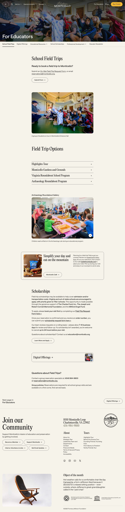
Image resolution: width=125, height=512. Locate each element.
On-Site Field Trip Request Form (53, 71)
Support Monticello (33, 442)
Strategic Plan (67, 439)
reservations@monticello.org (43, 74)
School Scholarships (57, 44)
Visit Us (17, 4)
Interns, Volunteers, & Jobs (14, 448)
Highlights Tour (89, 437)
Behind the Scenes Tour (91, 439)
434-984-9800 (71, 425)
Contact (66, 446)
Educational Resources (37, 44)
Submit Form (38, 80)
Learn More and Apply (41, 340)
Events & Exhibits (29, 4)
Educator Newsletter (96, 44)
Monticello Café (51, 275)
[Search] (12, 4)
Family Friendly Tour (90, 448)
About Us (66, 437)
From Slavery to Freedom (92, 446)
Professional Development (75, 44)
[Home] (62, 4)
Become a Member (11, 442)
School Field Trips (8, 44)
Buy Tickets (116, 4)
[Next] (90, 235)
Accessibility (67, 454)
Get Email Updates (38, 448)
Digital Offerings (22, 44)
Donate (41, 4)
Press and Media (68, 448)
